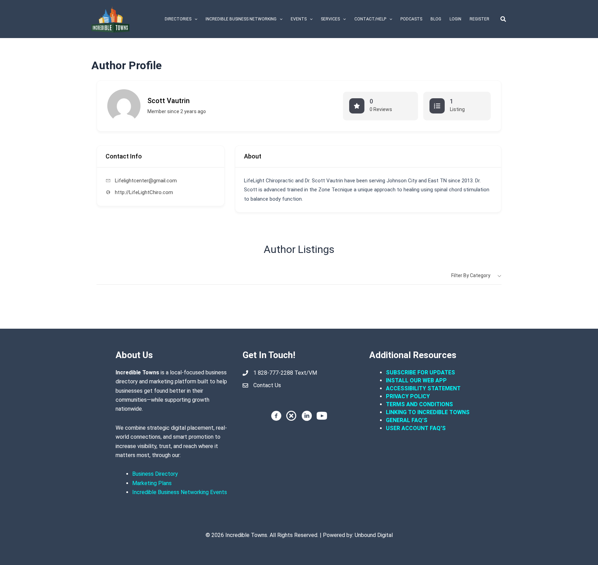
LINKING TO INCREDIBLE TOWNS (428, 412)
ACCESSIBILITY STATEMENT (423, 388)
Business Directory (155, 474)
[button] (194, 19)
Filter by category (470, 275)
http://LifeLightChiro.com (144, 192)
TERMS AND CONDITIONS (420, 404)
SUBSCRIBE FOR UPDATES (420, 372)
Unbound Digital (374, 535)
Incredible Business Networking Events (179, 492)
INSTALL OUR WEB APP (416, 380)
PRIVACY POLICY (408, 396)
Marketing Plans (152, 483)
